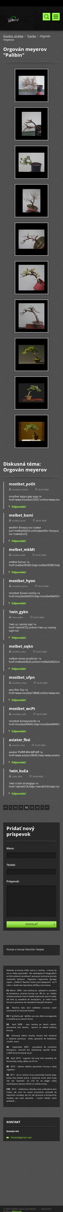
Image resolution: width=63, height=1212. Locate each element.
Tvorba (31, 36)
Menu (56, 17)
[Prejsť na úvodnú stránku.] (20, 20)
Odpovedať (19, 506)
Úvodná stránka (13, 36)
